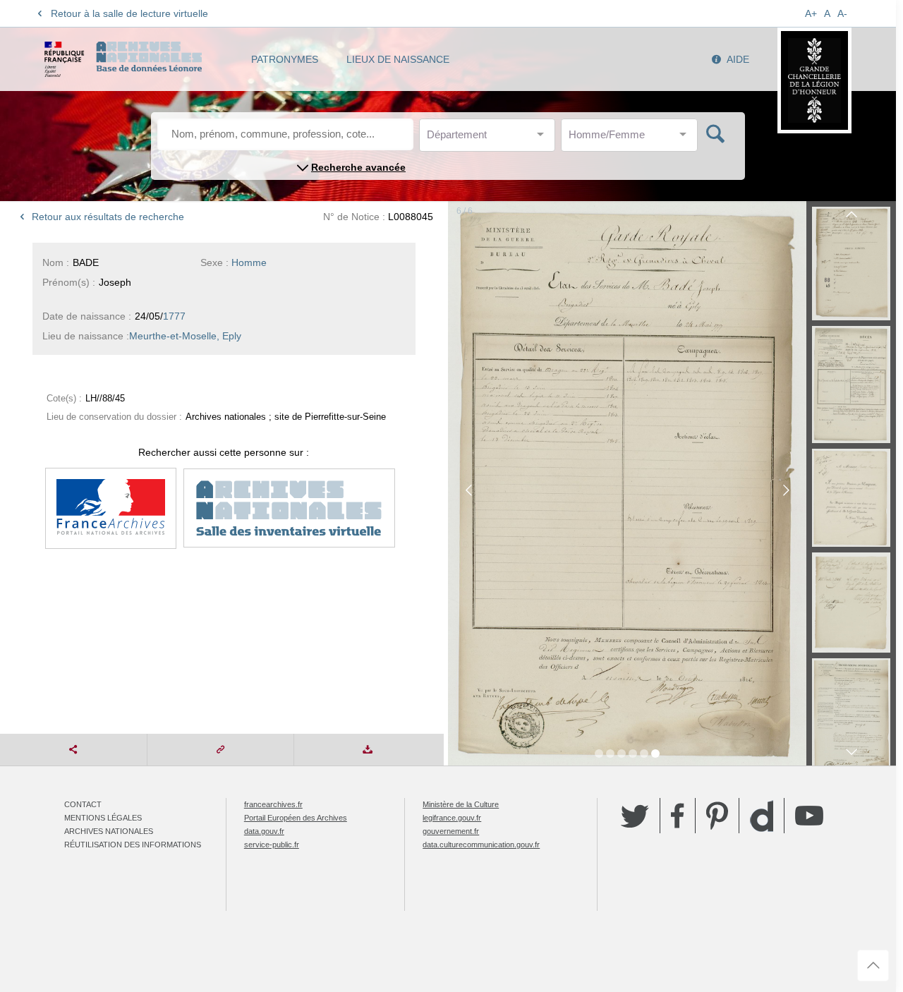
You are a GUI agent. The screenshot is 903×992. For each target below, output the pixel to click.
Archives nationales (108, 831)
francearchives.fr (273, 804)
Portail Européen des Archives (295, 817)
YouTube (809, 815)
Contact (83, 804)
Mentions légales (103, 817)
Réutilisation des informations (132, 844)
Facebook (677, 815)
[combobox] (490, 139)
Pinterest (717, 815)
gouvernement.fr (451, 831)
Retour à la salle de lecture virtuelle (129, 13)
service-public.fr (271, 844)
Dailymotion (761, 816)
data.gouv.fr (264, 831)
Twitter (635, 815)
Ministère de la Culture (461, 804)
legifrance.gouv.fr (452, 817)
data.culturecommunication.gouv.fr (481, 844)
